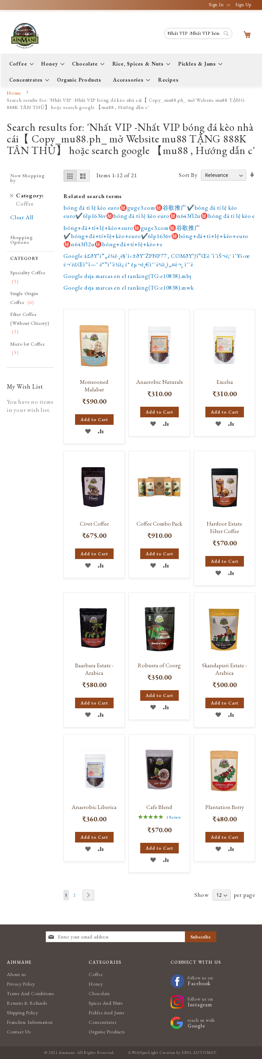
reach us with (201, 1023)
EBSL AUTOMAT (198, 1052)
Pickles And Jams (106, 1012)
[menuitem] (19, 64)
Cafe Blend (159, 807)
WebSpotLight (145, 1052)
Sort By (188, 175)
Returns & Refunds (27, 1003)
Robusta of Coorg (159, 665)
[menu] (131, 72)
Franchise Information (30, 1022)
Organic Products (107, 1032)
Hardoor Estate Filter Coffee (224, 527)
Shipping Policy (22, 1012)
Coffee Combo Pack (159, 523)
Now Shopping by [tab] (27, 177)
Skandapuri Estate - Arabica (224, 669)
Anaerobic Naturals (159, 382)
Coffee (96, 974)
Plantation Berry (224, 807)
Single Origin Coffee (25, 297)
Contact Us (19, 1032)
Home (14, 92)
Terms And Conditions (30, 993)
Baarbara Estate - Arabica (94, 669)
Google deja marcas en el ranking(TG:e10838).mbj (127, 276)
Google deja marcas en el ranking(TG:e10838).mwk (128, 287)
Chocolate (99, 993)
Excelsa (224, 382)
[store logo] (29, 35)
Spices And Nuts (106, 1003)
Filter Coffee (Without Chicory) (29, 323)
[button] (88, 431)
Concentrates (102, 1022)
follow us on (200, 981)
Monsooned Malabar (94, 385)
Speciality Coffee (28, 276)
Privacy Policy (21, 984)
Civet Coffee (94, 523)
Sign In (216, 5)
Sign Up (243, 5)
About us (16, 974)
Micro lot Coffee (27, 348)
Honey (96, 984)
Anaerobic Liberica (94, 807)
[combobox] (198, 33)
